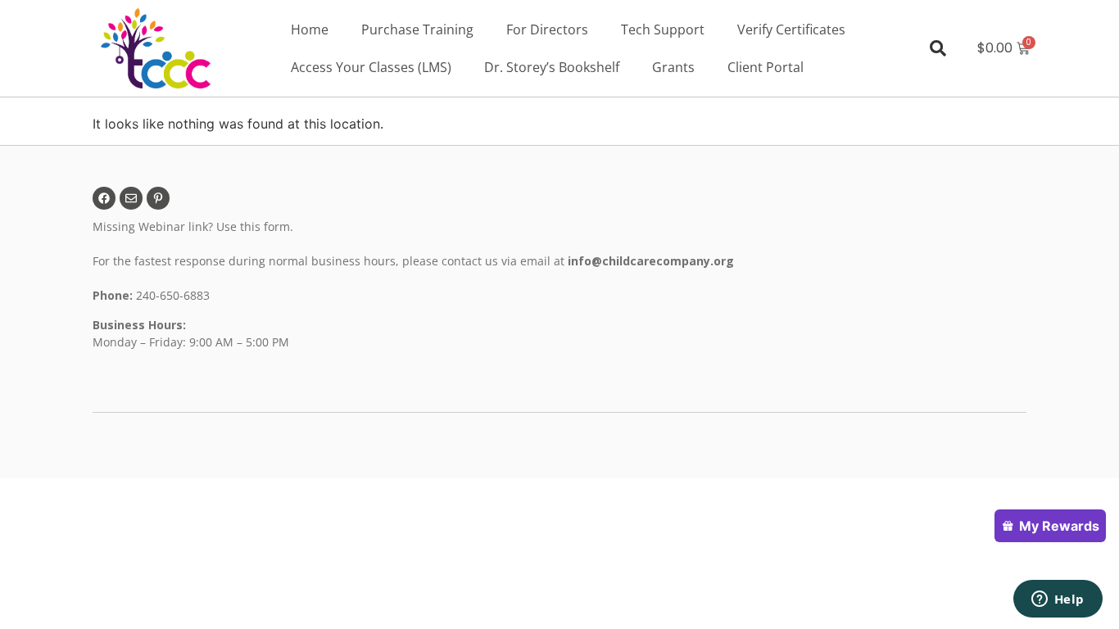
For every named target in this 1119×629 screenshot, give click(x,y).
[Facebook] (104, 198)
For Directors (547, 29)
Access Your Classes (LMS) (371, 67)
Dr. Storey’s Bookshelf (551, 67)
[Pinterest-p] (158, 198)
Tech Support (662, 29)
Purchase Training (417, 29)
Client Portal (765, 67)
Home (309, 29)
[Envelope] (131, 198)
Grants (673, 67)
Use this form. (256, 226)
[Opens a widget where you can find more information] (1058, 600)
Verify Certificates (791, 29)
